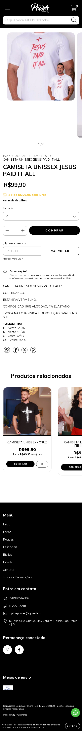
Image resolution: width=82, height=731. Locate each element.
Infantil (8, 562)
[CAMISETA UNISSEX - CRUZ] (42, 464)
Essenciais (10, 547)
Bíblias (7, 554)
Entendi (72, 726)
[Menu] (7, 8)
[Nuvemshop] (15, 715)
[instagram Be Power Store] (7, 649)
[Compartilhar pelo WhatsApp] (7, 350)
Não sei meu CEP (13, 258)
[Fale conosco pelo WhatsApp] (75, 712)
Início (6, 156)
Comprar (20, 464)
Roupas (8, 539)
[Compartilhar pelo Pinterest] (33, 351)
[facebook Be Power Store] (19, 649)
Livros (7, 532)
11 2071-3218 (17, 606)
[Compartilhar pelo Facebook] (16, 351)
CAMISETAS (40, 156)
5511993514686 (19, 598)
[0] (73, 9)
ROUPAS (21, 156)
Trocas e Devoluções (17, 577)
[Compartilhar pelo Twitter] (24, 351)
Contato (8, 570)
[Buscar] (74, 20)
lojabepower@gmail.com (26, 613)
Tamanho (8, 208)
